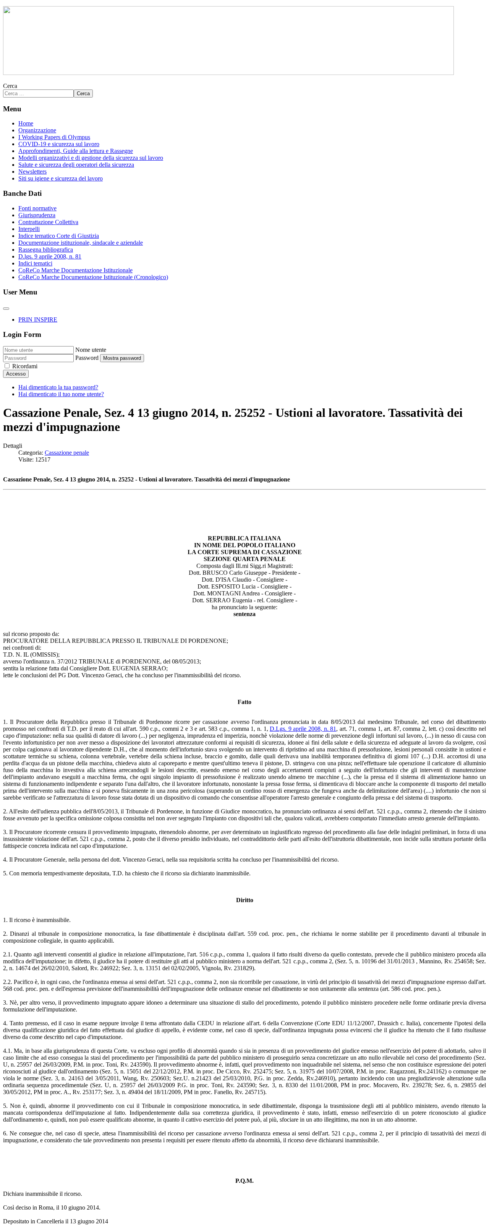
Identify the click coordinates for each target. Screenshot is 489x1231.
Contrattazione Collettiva (48, 222)
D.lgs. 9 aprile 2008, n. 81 (49, 256)
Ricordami (24, 366)
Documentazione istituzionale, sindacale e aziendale (80, 242)
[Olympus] (228, 73)
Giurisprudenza (36, 215)
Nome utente (90, 349)
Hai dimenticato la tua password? (58, 387)
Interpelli (29, 229)
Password (87, 358)
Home (25, 123)
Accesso (16, 374)
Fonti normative (37, 208)
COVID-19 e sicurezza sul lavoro (58, 144)
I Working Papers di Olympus (54, 137)
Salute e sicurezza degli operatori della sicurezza (76, 164)
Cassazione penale (67, 452)
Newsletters (32, 171)
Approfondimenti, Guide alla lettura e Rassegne (75, 151)
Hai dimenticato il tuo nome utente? (61, 394)
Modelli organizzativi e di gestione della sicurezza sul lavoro (90, 157)
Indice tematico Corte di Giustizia (58, 236)
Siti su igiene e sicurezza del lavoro (60, 178)
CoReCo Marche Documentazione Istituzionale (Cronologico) (93, 277)
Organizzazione (37, 130)
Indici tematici (35, 263)
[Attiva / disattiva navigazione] (6, 308)
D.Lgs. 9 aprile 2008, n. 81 (303, 728)
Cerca (10, 86)
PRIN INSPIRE (37, 319)
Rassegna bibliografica (45, 249)
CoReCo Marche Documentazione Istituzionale (75, 270)
